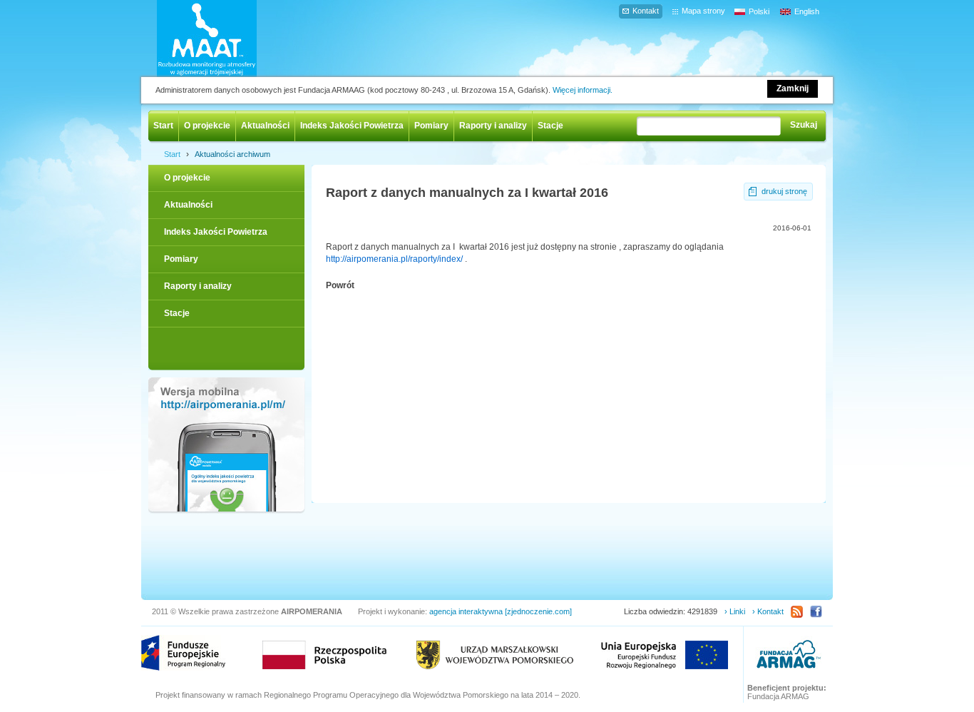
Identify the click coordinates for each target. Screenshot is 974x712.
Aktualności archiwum (232, 154)
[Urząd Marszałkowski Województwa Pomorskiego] (494, 655)
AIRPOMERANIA (227, 38)
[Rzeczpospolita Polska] (324, 655)
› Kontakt (768, 611)
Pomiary (431, 126)
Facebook (816, 612)
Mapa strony (703, 10)
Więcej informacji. (582, 90)
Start (163, 126)
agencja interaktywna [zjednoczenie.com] (500, 611)
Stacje (550, 126)
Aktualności (265, 126)
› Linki (734, 611)
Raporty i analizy (493, 126)
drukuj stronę (784, 191)
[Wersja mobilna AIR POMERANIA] (226, 445)
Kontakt (645, 10)
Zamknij (792, 88)
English (806, 11)
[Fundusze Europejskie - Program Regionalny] (183, 653)
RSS (797, 612)
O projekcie (207, 126)
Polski (759, 11)
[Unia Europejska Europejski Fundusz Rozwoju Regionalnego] (664, 655)
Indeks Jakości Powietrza (352, 126)
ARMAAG (788, 656)
